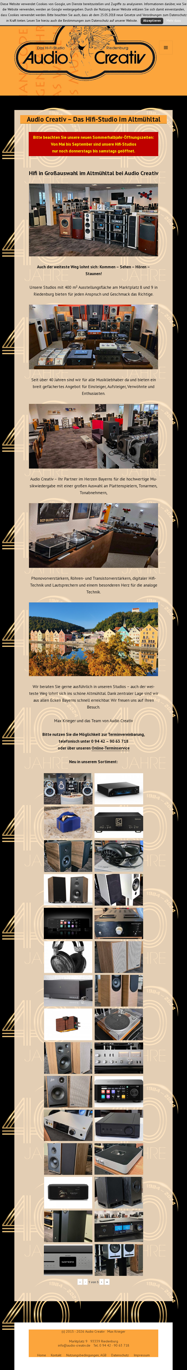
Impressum (142, 1355)
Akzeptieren (152, 21)
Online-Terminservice (111, 748)
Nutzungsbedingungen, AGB (86, 1355)
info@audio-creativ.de (74, 1345)
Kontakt (56, 1355)
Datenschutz (120, 1355)
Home (41, 1355)
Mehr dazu (174, 20)
